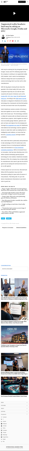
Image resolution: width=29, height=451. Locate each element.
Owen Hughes (10, 35)
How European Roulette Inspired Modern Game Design (14, 396)
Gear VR (16, 96)
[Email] (15, 41)
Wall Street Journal (21, 98)
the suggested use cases (13, 125)
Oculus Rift (4, 96)
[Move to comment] (18, 41)
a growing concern (11, 134)
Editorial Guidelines (21, 227)
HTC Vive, (10, 96)
